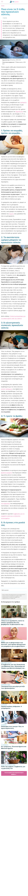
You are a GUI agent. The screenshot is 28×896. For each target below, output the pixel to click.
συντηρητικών (5, 503)
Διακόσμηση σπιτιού (6, 619)
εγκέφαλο (23, 102)
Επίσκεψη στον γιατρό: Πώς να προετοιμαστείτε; (12, 727)
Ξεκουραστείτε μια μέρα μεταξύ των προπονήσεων (13, 687)
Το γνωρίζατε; (4, 745)
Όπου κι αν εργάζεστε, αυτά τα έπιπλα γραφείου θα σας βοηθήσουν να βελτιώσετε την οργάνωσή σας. (12, 622)
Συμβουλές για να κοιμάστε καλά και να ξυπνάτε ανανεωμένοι (12, 516)
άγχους (11, 214)
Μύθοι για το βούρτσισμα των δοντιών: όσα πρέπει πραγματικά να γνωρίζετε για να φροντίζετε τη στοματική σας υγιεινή (14, 644)
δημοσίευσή (19, 111)
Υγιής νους (4, 704)
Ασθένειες (4, 724)
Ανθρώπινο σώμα (5, 684)
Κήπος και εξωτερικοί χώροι (8, 765)
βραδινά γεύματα (6, 472)
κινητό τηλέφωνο (6, 389)
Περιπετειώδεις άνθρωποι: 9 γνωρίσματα (11, 707)
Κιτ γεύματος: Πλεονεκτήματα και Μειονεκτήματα (13, 747)
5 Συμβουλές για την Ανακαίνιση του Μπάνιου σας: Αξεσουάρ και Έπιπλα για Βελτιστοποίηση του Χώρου (13, 666)
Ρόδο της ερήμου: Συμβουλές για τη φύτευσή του (13, 767)
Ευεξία (2, 5)
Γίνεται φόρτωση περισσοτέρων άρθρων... (14, 773)
